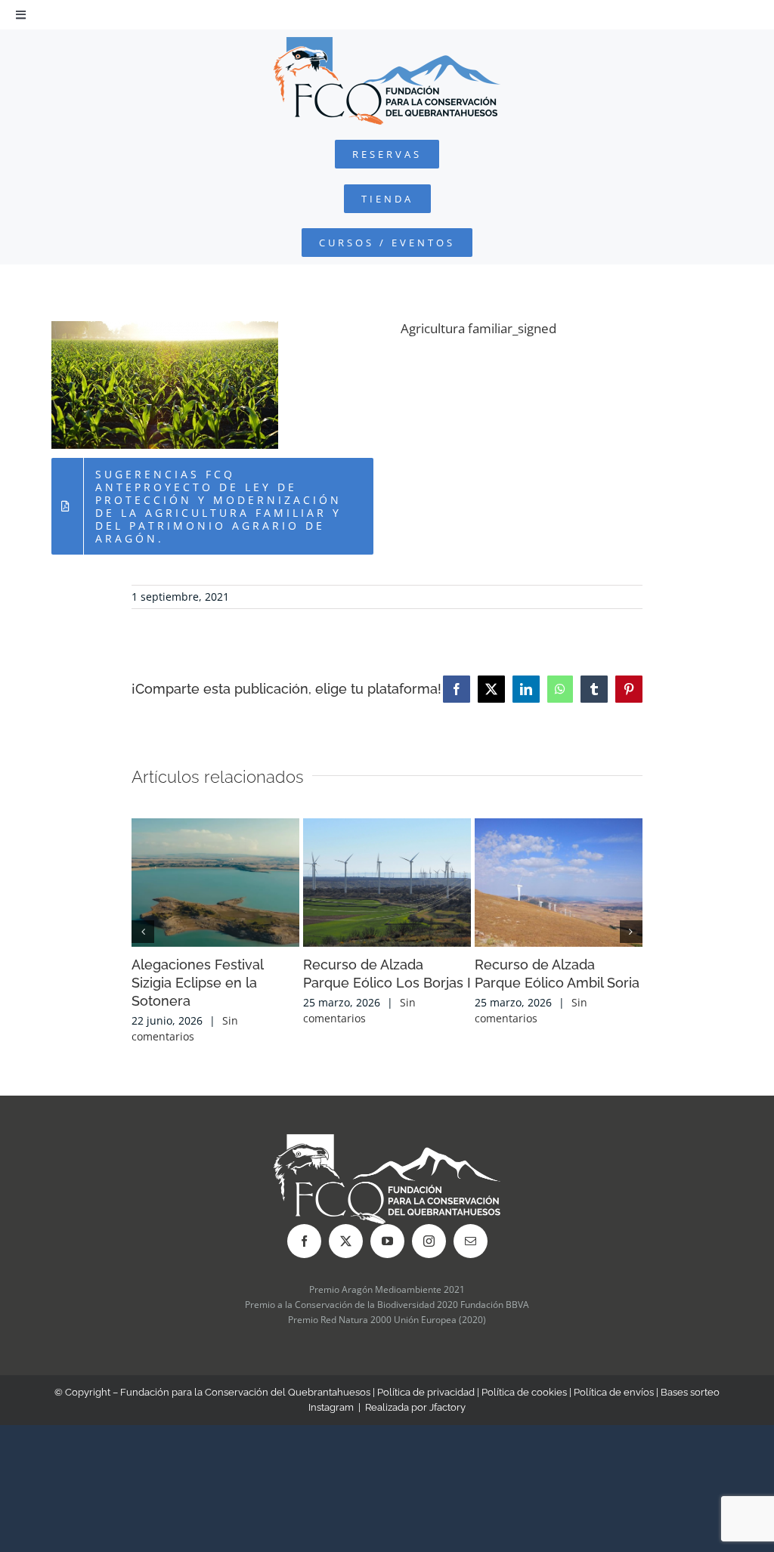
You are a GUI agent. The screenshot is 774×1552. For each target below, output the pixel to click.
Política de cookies (524, 1392)
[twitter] (346, 1241)
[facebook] (304, 1241)
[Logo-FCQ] (387, 43)
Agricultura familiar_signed (478, 328)
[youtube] (387, 1241)
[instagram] (429, 1241)
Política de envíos (614, 1392)
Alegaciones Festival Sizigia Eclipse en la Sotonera (197, 983)
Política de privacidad (426, 1392)
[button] (143, 931)
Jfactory (447, 1407)
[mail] (471, 1241)
